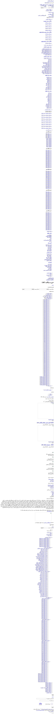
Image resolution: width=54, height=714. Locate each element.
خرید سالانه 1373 (48, 181)
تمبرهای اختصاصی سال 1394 (46, 122)
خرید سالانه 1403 (46, 375)
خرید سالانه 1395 (48, 164)
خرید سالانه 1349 (48, 195)
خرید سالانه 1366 (48, 174)
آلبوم (53, 493)
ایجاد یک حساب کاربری (40, 710)
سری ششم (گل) (48, 64)
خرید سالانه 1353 (48, 199)
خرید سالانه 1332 (48, 217)
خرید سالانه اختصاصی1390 (44, 377)
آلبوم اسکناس (49, 254)
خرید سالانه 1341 (48, 226)
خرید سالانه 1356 (48, 202)
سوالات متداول (51, 479)
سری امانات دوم (48, 88)
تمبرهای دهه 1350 (48, 39)
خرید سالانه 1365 (48, 173)
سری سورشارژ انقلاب (47, 58)
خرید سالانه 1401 (46, 373)
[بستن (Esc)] (53, 712)
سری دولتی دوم (48, 85)
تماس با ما (52, 481)
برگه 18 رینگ (49, 255)
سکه (53, 494)
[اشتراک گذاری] (52, 712)
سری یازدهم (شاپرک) (47, 69)
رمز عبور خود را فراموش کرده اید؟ (47, 709)
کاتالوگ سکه (49, 237)
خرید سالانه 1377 (48, 185)
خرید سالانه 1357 (48, 203)
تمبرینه (50, 241)
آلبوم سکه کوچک (48, 244)
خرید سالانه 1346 (48, 192)
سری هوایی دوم (48, 83)
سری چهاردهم (48, 77)
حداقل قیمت (51, 289)
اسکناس (52, 491)
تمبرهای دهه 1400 (48, 30)
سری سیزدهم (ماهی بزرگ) (46, 71)
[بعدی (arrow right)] (52, 713)
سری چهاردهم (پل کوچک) (47, 48)
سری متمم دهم (48, 103)
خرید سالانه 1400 (46, 372)
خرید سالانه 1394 (48, 163)
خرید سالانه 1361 (48, 207)
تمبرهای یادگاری (48, 297)
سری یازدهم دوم (48, 105)
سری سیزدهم (49, 107)
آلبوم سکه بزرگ (48, 245)
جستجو (42, 7)
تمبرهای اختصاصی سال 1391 (46, 117)
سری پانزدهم (49, 78)
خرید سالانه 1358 (48, 204)
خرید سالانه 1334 (48, 219)
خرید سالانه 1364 (48, 172)
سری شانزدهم (48, 79)
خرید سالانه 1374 (48, 182)
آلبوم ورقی (49, 269)
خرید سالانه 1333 (48, 218)
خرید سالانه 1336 (48, 221)
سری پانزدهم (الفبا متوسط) (46, 51)
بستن (53, 285)
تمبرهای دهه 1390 (48, 28)
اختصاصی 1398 (48, 146)
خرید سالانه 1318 (48, 212)
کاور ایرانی (49, 246)
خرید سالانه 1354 (48, 200)
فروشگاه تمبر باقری (47, 522)
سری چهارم (49, 95)
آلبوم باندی (49, 264)
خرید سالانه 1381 (48, 150)
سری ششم (49, 98)
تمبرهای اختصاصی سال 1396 (46, 124)
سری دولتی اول (48, 84)
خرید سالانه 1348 (48, 194)
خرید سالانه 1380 (48, 188)
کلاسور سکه (49, 249)
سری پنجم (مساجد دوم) (47, 63)
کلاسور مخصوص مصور (47, 270)
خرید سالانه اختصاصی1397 (44, 383)
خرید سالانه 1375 (48, 183)
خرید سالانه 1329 (48, 215)
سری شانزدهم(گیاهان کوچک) (47, 53)
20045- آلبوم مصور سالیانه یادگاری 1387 (45, 422)
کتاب (53, 492)
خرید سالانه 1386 (48, 155)
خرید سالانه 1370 (48, 178)
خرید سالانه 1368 (48, 176)
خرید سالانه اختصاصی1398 (44, 384)
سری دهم (49, 102)
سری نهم (49, 101)
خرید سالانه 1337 (48, 222)
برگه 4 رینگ (49, 256)
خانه (53, 396)
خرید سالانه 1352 (48, 198)
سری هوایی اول (48, 96)
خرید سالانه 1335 (48, 220)
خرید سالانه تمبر (48, 298)
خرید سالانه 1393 (48, 162)
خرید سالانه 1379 (48, 187)
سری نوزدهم (49, 82)
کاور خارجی (49, 247)
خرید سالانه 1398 (48, 167)
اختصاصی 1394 (48, 143)
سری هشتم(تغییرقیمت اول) (46, 66)
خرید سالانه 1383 (48, 152)
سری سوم (49, 61)
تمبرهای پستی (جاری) (47, 296)
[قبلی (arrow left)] (53, 713)
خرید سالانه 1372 (48, 180)
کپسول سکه (49, 250)
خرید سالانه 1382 (48, 151)
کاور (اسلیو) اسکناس (47, 259)
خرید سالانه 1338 (48, 223)
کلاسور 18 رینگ (48, 257)
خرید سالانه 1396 (48, 165)
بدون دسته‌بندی (48, 294)
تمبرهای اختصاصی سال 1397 (46, 126)
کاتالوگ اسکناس (48, 236)
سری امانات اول (48, 87)
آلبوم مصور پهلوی (48, 266)
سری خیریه (49, 86)
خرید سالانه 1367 (48, 175)
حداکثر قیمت (36, 289)
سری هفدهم (49, 80)
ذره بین (50, 239)
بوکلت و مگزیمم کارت (47, 240)
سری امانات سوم (48, 89)
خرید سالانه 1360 (48, 206)
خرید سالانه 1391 (48, 160)
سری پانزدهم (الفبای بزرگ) (46, 50)
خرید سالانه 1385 (48, 154)
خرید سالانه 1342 (48, 227)
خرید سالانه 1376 (48, 184)
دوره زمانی (49, 385)
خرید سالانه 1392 (48, 161)
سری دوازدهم (49, 106)
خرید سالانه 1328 (48, 214)
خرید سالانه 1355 (48, 201)
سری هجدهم (49, 81)
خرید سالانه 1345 (48, 191)
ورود (52, 707)
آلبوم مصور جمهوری (47, 265)
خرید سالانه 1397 (48, 166)
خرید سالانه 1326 (48, 213)
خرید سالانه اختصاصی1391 (44, 378)
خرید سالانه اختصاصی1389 (44, 376)
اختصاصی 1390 (48, 139)
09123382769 (47, 2)
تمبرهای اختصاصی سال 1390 (46, 115)
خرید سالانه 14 (48, 134)
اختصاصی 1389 (48, 138)
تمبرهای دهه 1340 (48, 37)
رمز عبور (52, 700)
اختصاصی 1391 (48, 140)
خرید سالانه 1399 (48, 133)
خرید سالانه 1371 (48, 179)
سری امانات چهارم (48, 54)
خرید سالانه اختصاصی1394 (44, 381)
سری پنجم (49, 97)
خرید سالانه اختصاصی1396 (44, 382)
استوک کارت (49, 267)
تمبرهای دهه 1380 (48, 26)
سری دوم (49, 60)
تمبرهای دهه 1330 (48, 35)
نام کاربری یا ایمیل (50, 698)
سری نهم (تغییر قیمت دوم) (46, 67)
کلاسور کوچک (49, 260)
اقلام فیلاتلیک (49, 293)
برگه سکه (49, 248)
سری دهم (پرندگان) (48, 68)
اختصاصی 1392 (48, 141)
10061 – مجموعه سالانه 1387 (47, 444)
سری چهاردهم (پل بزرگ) (47, 73)
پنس (50, 238)
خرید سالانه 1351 (48, 197)
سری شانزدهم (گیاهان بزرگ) (46, 52)
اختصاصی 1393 (48, 142)
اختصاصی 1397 (48, 145)
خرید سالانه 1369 (48, 177)
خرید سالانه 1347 (48, 193)
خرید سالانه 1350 (48, 196)
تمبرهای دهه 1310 (48, 43)
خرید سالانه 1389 (48, 158)
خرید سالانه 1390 (48, 159)
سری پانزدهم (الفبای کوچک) (46, 49)
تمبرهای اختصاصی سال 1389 (46, 113)
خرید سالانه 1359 (48, 205)
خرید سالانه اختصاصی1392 (44, 379)
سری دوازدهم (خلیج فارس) (46, 70)
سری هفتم (49, 99)
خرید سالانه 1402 (46, 374)
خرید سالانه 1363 (48, 171)
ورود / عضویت (48, 692)
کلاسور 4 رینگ (49, 258)
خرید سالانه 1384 (48, 153)
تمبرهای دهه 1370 (48, 24)
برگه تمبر (49, 268)
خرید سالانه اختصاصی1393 (44, 380)
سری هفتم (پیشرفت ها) (47, 65)
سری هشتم (49, 100)
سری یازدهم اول (48, 104)
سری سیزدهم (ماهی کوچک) (46, 72)
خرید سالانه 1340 (48, 225)
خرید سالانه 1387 (48, 156)
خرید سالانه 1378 (48, 186)
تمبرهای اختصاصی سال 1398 (46, 128)
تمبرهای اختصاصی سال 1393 (46, 120)
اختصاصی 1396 (48, 144)
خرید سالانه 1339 (48, 224)
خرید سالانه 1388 (48, 157)
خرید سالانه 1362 (48, 208)
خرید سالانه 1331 (48, 216)
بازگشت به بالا (51, 711)
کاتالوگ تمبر (49, 235)
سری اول (49, 59)
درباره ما (52, 480)
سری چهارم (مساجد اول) (47, 62)
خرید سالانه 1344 (48, 229)
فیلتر (23, 289)
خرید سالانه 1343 (48, 228)
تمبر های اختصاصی (48, 295)
